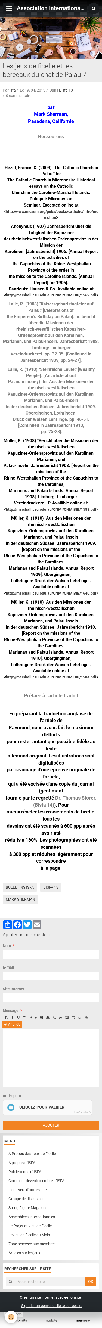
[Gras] (6, 1018)
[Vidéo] (73, 1018)
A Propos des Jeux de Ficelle (32, 1153)
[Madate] (51, 1320)
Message (10, 1010)
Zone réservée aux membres (31, 1244)
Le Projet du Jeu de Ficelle (30, 1226)
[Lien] (54, 1018)
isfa (13, 90)
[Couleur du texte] (33, 1018)
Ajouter (51, 1125)
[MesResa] (83, 1320)
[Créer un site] (19, 1320)
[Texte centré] (48, 1018)
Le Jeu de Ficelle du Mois (29, 1235)
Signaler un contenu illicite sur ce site (51, 1305)
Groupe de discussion (26, 1199)
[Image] (66, 1018)
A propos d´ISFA (21, 1162)
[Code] (79, 1018)
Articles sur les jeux (24, 1253)
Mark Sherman (20, 899)
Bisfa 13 (66, 90)
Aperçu (14, 1024)
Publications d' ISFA (24, 1172)
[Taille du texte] (24, 1018)
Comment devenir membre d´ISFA (36, 1181)
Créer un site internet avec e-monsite (50, 1297)
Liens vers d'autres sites (28, 1190)
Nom (7, 946)
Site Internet (13, 989)
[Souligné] (18, 1018)
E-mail (8, 967)
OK (90, 1281)
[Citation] (41, 1018)
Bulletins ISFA (20, 887)
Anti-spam (12, 1096)
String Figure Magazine (27, 1208)
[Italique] (12, 1018)
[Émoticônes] (86, 1018)
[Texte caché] (60, 1018)
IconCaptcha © (82, 1112)
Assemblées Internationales (31, 1217)
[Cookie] (11, 1317)
